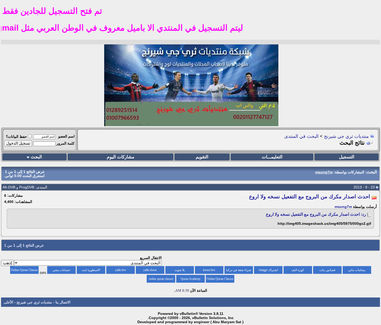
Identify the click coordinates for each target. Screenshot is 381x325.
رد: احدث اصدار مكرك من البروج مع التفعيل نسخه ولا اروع (316, 214)
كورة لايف (297, 270)
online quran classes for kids (161, 280)
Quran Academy (191, 279)
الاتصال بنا (62, 302)
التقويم (202, 156)
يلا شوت (179, 270)
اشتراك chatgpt (268, 270)
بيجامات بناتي (356, 270)
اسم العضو (66, 136)
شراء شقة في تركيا (238, 270)
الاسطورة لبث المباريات (91, 271)
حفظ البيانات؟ (16, 136)
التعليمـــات (272, 156)
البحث (36, 156)
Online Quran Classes (220, 279)
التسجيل (346, 156)
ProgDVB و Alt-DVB (18, 187)
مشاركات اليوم (120, 156)
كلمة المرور (66, 143)
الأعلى (8, 302)
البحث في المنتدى (301, 136)
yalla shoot (150, 270)
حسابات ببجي (61, 270)
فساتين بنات (327, 270)
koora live (209, 270)
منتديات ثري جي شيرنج (346, 136)
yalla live (120, 270)
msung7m (343, 207)
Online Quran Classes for (24, 271)
